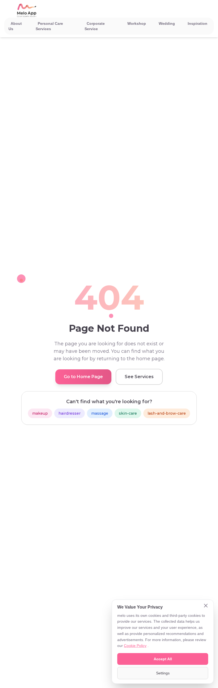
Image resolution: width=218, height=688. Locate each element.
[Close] (205, 606)
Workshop (136, 23)
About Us (15, 26)
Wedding (167, 23)
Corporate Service (95, 26)
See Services (139, 376)
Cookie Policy (135, 645)
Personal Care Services (49, 26)
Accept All (163, 659)
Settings (163, 673)
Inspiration (197, 23)
